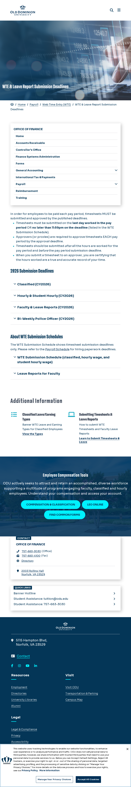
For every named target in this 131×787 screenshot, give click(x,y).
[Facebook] (12, 665)
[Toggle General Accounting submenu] (116, 170)
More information (49, 770)
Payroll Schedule (57, 349)
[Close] (127, 749)
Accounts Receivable (30, 143)
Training (21, 198)
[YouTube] (27, 665)
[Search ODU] (111, 10)
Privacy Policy (30, 770)
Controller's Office (28, 150)
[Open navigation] (119, 10)
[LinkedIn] (35, 665)
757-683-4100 (31, 555)
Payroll (34, 104)
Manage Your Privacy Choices (54, 779)
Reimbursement (27, 191)
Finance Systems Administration (38, 156)
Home (22, 104)
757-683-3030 (31, 551)
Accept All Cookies (88, 779)
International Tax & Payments (35, 177)
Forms (20, 163)
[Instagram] (19, 665)
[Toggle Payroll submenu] (116, 184)
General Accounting (29, 170)
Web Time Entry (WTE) (56, 104)
